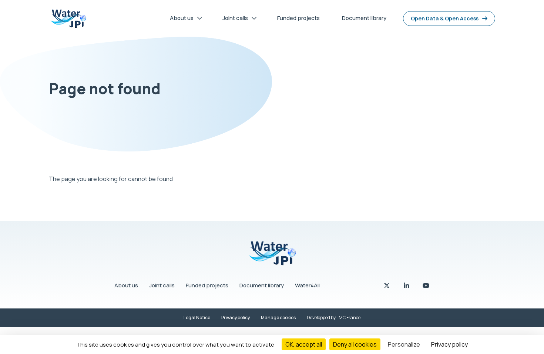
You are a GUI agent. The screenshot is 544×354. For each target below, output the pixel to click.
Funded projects (207, 285)
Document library (261, 285)
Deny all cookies (355, 344)
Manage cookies (278, 317)
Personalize (404, 344)
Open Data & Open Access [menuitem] (444, 18)
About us (126, 285)
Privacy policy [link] (449, 344)
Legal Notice (197, 317)
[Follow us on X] (387, 285)
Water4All (307, 285)
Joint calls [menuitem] (232, 19)
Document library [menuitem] (364, 18)
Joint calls (162, 285)
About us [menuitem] (179, 19)
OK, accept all (303, 344)
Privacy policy (235, 317)
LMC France (348, 317)
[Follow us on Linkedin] (407, 285)
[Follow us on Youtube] (426, 285)
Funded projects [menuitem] (298, 18)
